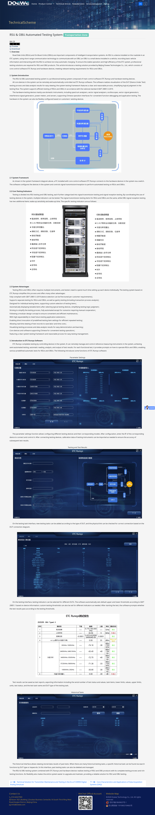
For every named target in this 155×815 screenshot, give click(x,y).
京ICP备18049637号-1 (118, 802)
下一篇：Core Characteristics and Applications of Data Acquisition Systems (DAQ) (116, 783)
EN (141, 4)
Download (15, 49)
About (106, 4)
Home (34, 4)
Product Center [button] (46, 4)
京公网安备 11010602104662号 (120, 805)
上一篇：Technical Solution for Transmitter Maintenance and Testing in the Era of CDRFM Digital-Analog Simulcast (48, 783)
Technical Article (63, 4)
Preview (14, 46)
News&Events (78, 4)
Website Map (112, 793)
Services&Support (94, 4)
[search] (145, 3)
